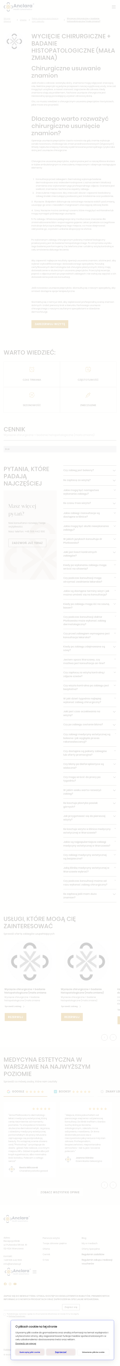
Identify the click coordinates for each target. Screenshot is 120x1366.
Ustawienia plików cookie (93, 1352)
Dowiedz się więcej (25, 1343)
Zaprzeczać (61, 1352)
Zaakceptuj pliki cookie (30, 1352)
